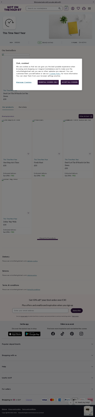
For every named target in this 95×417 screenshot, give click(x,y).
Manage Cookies (24, 82)
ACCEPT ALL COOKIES (70, 82)
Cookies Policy (55, 74)
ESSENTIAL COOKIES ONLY (48, 82)
